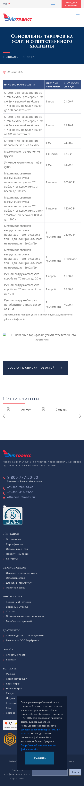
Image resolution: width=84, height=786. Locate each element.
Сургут (10, 693)
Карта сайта (17, 778)
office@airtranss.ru (21, 497)
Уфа (8, 708)
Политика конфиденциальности (17, 772)
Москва (10, 674)
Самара (10, 712)
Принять (39, 758)
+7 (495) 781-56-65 (20, 487)
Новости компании (17, 553)
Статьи (10, 611)
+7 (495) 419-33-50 (20, 492)
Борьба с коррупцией (19, 621)
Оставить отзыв (16, 577)
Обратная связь (16, 587)
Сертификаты (14, 544)
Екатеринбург (14, 703)
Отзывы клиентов (17, 549)
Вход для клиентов (71, 4)
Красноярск (13, 683)
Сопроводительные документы (25, 635)
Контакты (12, 558)
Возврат (11, 659)
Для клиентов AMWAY (19, 582)
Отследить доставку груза (22, 573)
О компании (13, 539)
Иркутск (11, 698)
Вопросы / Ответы (17, 606)
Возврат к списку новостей (31, 367)
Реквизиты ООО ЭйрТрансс (22, 640)
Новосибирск (14, 688)
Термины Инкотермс (18, 602)
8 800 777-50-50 (22, 477)
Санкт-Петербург (16, 678)
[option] (24, 417)
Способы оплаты (16, 654)
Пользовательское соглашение (25, 616)
